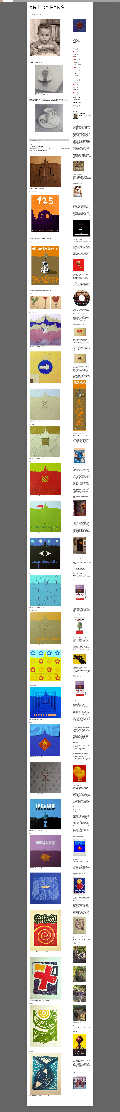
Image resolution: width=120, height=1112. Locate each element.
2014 (75, 90)
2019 (75, 82)
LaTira (78, 759)
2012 (75, 94)
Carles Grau (76, 101)
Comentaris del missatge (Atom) (41, 150)
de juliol (77, 67)
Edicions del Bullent (78, 102)
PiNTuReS (75, 39)
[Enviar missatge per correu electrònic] (44, 140)
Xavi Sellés (76, 108)
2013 (75, 92)
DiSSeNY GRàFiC (76, 41)
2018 (75, 84)
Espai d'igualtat (78, 524)
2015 (75, 89)
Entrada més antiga (65, 148)
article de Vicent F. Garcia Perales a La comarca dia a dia (81, 215)
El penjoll (76, 103)
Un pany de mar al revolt (80, 72)
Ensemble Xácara (78, 279)
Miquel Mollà (82, 113)
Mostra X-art (76, 106)
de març (77, 79)
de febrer (77, 80)
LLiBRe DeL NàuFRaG (77, 36)
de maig (77, 70)
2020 (75, 57)
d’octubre (77, 62)
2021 (75, 56)
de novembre (78, 61)
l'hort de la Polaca (85, 942)
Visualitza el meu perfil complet (85, 115)
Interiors (76, 75)
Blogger (66, 1103)
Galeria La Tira (77, 105)
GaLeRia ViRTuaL (76, 38)
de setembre (77, 64)
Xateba (84, 642)
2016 (75, 87)
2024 (75, 51)
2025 (75, 49)
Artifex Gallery (77, 99)
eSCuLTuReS (75, 40)
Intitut (78, 558)
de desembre (78, 59)
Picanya (74, 608)
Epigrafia (77, 73)
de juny (76, 69)
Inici (49, 148)
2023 (75, 53)
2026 (75, 48)
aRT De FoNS (46, 7)
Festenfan (82, 176)
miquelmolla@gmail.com (78, 836)
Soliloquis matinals (78, 77)
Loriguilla (88, 576)
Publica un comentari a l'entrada (37, 146)
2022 (75, 54)
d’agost (76, 65)
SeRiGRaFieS (76, 42)
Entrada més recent (33, 148)
